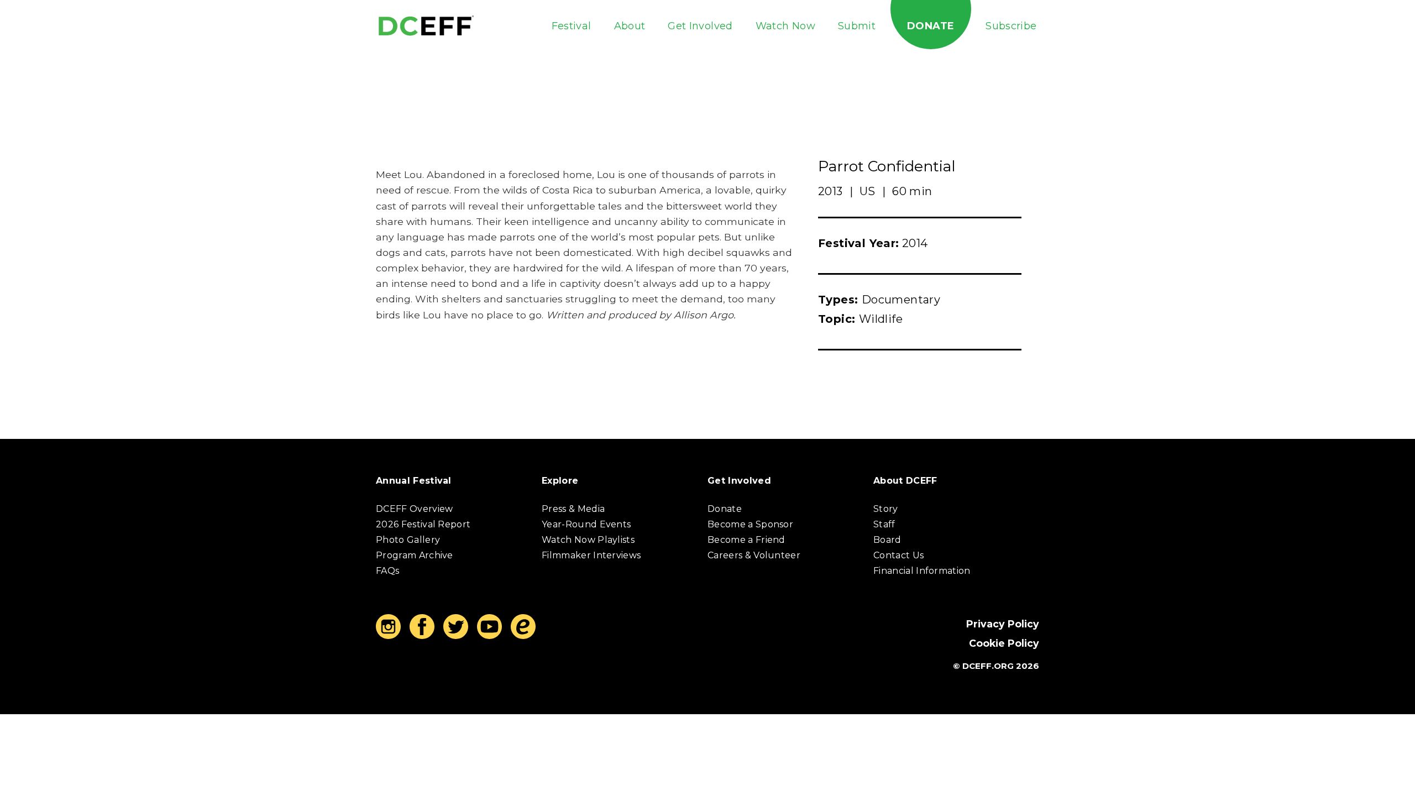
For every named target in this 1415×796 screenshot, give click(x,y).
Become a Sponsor (750, 524)
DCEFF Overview (414, 509)
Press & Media (573, 509)
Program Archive (414, 555)
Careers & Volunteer (754, 555)
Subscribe (1011, 26)
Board (887, 540)
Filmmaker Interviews (591, 555)
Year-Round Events (586, 524)
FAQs (387, 570)
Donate (930, 26)
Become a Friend (746, 540)
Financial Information (922, 570)
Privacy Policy (1002, 624)
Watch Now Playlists (588, 540)
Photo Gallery (408, 540)
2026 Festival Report (423, 524)
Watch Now (785, 26)
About (630, 26)
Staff (884, 524)
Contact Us (898, 555)
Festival (571, 26)
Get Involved (700, 26)
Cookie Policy (1004, 643)
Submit (857, 26)
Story (885, 509)
